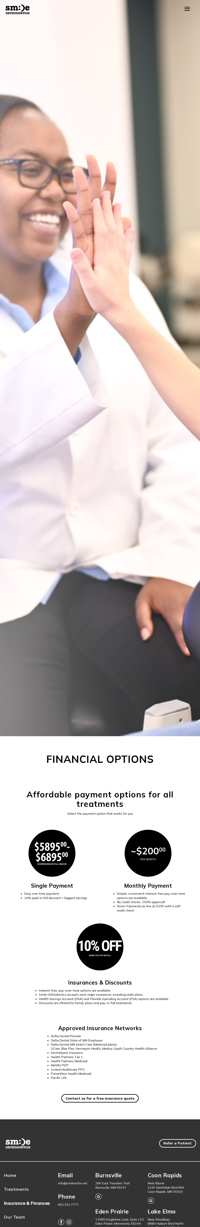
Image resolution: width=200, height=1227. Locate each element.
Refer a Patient (177, 1143)
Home (10, 1175)
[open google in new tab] (98, 1197)
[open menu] (187, 9)
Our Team (14, 1217)
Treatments (16, 1189)
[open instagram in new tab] (69, 1222)
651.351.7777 (68, 1204)
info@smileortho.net (72, 1183)
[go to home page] (17, 10)
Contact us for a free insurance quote (100, 1098)
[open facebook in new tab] (61, 1222)
